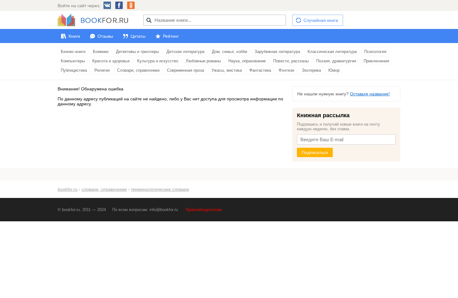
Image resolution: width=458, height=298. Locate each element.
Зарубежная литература (277, 51)
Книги (74, 36)
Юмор (334, 70)
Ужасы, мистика (227, 70)
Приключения (376, 61)
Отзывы (105, 36)
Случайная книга (320, 20)
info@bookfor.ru (164, 209)
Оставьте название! (370, 93)
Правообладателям (203, 209)
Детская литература (185, 51)
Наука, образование (247, 61)
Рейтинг (171, 36)
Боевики (100, 51)
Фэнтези (286, 70)
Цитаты (138, 36)
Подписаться (315, 152)
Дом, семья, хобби (229, 51)
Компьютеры (73, 61)
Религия (102, 70)
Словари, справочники (138, 70)
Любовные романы (203, 61)
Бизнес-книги (73, 51)
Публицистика (74, 70)
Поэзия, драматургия (336, 61)
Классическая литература (332, 51)
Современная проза (185, 70)
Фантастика (260, 70)
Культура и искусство (157, 61)
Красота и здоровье (111, 61)
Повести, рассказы (291, 61)
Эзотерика (311, 70)
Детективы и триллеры (137, 51)
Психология (375, 51)
